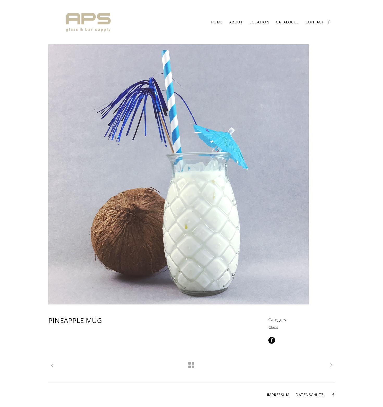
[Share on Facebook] (271, 339)
